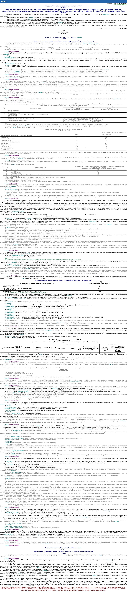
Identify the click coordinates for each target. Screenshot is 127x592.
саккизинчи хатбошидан (81, 517)
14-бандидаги (45, 543)
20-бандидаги (48, 330)
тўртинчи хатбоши (9, 63)
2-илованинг (9, 218)
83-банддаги (9, 318)
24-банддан (8, 439)
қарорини (60, 22)
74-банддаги (9, 308)
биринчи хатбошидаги (25, 126)
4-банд (8, 478)
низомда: (116, 521)
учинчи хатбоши (60, 322)
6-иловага (8, 65)
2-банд (8, 194)
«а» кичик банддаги (10, 305)
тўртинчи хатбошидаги (11, 189)
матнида (122, 420)
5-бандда (8, 56)
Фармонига (106, 14)
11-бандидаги (16, 72)
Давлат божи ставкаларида (90, 43)
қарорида (6, 54)
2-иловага (30, 19)
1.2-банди (14, 212)
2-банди (44, 82)
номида (13, 453)
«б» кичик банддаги (10, 306)
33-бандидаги (16, 455)
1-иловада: (9, 411)
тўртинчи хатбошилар (16, 526)
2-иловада (9, 441)
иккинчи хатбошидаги (12, 77)
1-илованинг (9, 336)
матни (14, 102)
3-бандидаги (16, 393)
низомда (69, 295)
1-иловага (30, 17)
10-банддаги (9, 297)
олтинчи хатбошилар (17, 527)
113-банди (39, 567)
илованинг (8, 359)
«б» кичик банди (8, 534)
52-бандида (107, 511)
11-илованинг (9, 464)
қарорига (79, 37)
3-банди (40, 92)
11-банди (15, 244)
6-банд (7, 502)
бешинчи (7, 527)
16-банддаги (9, 301)
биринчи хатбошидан (18, 255)
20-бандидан (92, 221)
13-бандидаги (16, 71)
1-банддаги (9, 264)
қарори (40, 354)
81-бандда (9, 309)
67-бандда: (9, 303)
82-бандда (9, 314)
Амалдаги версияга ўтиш (120, 4)
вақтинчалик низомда (18, 211)
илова (7, 256)
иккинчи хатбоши (9, 57)
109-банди (11, 586)
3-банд (8, 160)
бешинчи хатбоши (16, 413)
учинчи (6, 526)
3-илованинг (29, 218)
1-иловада (9, 435)
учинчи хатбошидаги (74, 381)
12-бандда (9, 524)
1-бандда (8, 187)
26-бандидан (16, 265)
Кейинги (7, 51)
